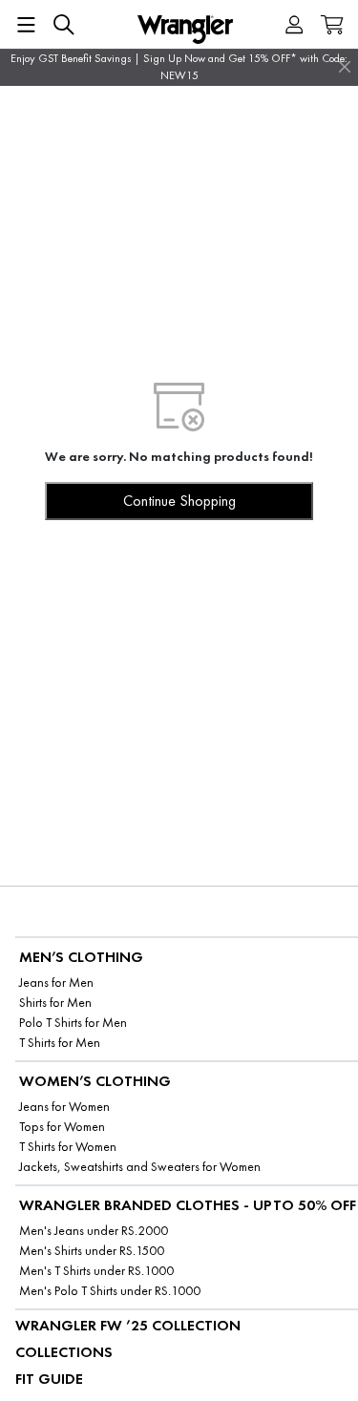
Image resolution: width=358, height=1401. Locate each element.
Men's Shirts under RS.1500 (91, 1251)
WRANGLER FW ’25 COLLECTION (128, 1325)
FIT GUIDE (49, 1379)
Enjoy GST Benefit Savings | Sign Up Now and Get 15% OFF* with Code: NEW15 (179, 67)
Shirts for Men (55, 1002)
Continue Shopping (179, 500)
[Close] (344, 66)
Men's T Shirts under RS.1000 (96, 1271)
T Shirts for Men (59, 1043)
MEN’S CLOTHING (81, 957)
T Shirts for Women (67, 1147)
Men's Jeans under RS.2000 (93, 1231)
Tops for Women (62, 1127)
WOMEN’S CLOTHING (95, 1081)
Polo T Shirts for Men (73, 1022)
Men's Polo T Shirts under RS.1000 (109, 1291)
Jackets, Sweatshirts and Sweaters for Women (140, 1167)
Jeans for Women (64, 1106)
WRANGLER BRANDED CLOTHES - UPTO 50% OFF (187, 1205)
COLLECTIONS (64, 1352)
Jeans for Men (56, 982)
